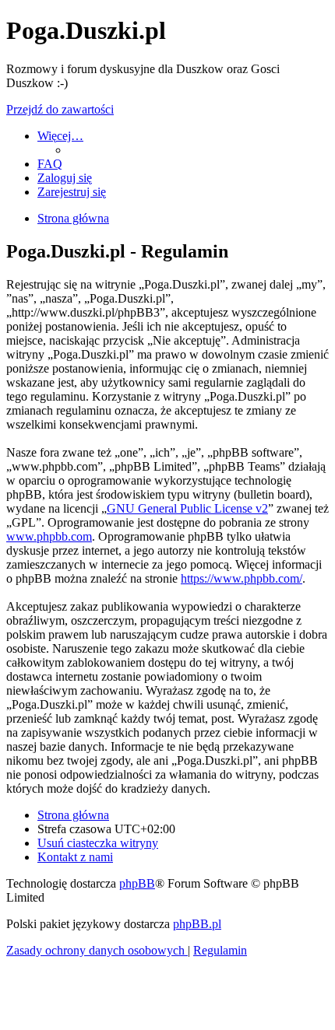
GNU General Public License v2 (187, 508)
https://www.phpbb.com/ (241, 578)
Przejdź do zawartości (60, 109)
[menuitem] (49, 163)
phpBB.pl (197, 923)
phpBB (137, 883)
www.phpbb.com (49, 536)
